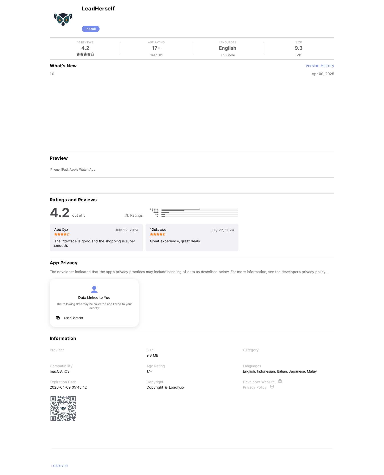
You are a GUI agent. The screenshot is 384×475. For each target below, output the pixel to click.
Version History (320, 65)
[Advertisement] (192, 111)
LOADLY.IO (59, 466)
